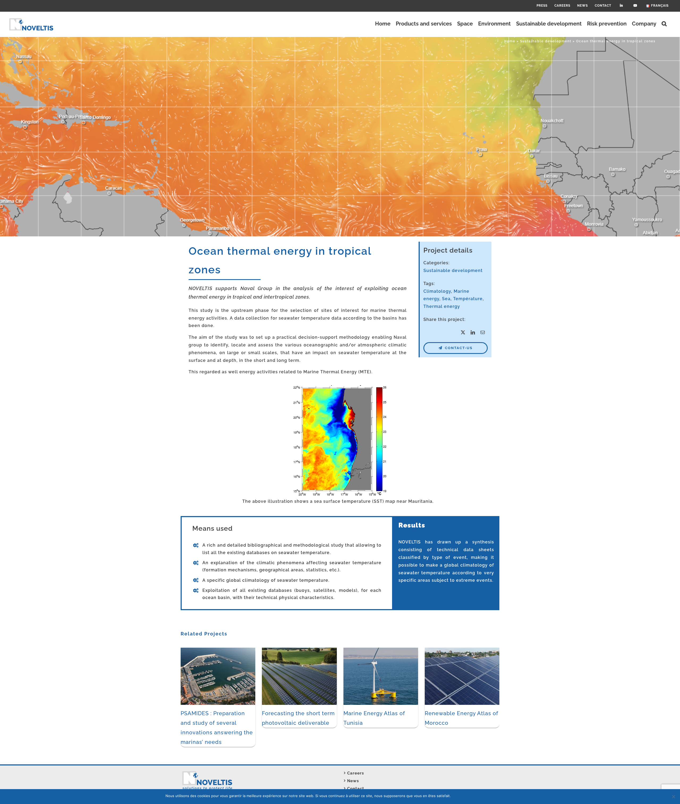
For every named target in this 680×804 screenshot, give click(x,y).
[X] (463, 333)
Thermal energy (441, 306)
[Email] (483, 333)
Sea (446, 298)
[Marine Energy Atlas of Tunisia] (380, 650)
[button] (664, 24)
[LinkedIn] (473, 333)
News (353, 780)
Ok (455, 796)
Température (468, 298)
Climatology (437, 291)
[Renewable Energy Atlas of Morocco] (462, 650)
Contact (355, 788)
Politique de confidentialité (492, 796)
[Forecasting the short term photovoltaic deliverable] (299, 650)
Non (464, 796)
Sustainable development (453, 270)
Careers (355, 773)
